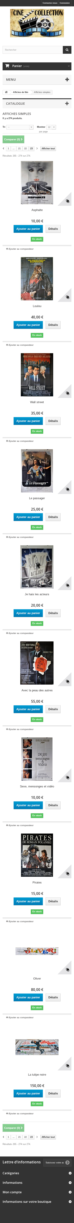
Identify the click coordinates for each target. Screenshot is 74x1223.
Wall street (37, 402)
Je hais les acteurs (37, 594)
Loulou (37, 306)
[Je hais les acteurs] (37, 567)
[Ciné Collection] (37, 23)
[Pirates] (37, 855)
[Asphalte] (37, 182)
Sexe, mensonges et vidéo (37, 786)
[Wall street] (37, 374)
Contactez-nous (50, 3)
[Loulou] (37, 278)
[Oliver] (37, 951)
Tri (4, 127)
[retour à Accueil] (6, 92)
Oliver (37, 978)
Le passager (37, 498)
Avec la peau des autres (37, 690)
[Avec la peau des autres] (37, 663)
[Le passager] (37, 470)
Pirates (37, 882)
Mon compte (12, 1192)
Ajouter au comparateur (21, 249)
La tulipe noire (37, 1074)
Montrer (41, 127)
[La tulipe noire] (37, 1047)
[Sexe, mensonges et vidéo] (37, 759)
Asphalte (37, 210)
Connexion (65, 3)
